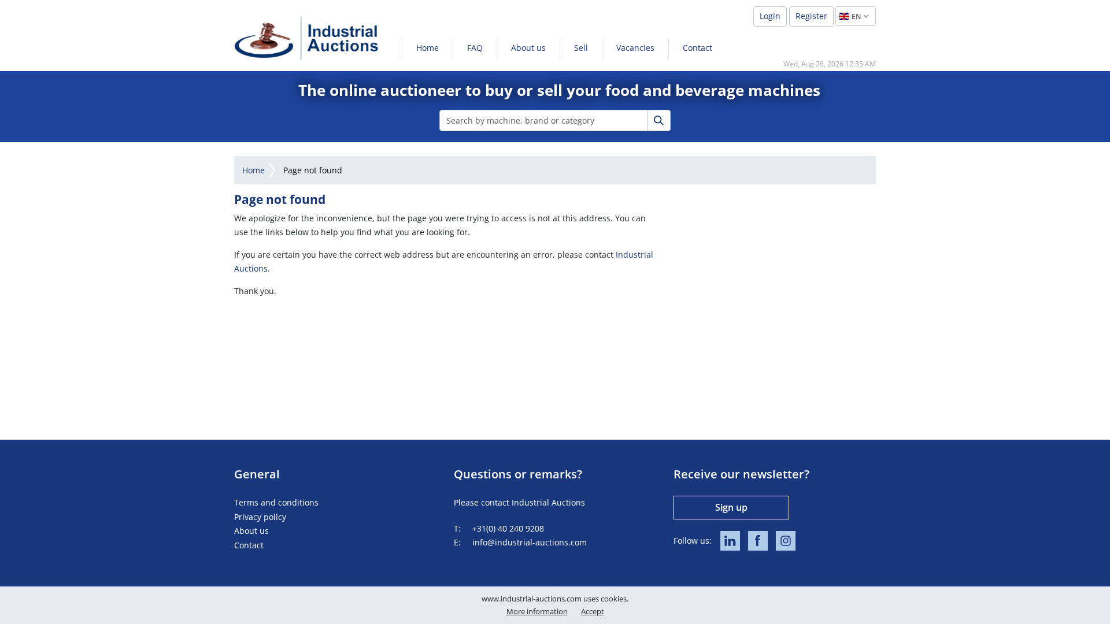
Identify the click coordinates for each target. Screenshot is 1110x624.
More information (537, 611)
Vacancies (635, 47)
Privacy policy (260, 516)
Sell (581, 47)
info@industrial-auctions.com (529, 542)
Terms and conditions (276, 502)
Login (770, 15)
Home (427, 47)
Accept (592, 611)
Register (811, 15)
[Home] (306, 38)
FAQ (475, 47)
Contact (697, 47)
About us (528, 47)
